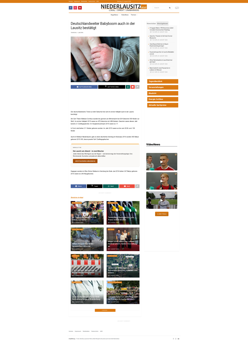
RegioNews (114, 15)
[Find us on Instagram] (75, 8)
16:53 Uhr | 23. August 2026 (159, 56)
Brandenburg (76, 203)
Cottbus (111, 229)
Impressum (77, 1)
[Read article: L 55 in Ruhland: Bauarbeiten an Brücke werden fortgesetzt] (87, 266)
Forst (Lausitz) (77, 308)
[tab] (151, 23)
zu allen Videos (161, 214)
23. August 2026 (78, 222)
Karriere (71, 1)
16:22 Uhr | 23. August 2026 (159, 64)
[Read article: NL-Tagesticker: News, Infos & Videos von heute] (87, 213)
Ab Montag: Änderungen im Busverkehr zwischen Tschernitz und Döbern (122, 270)
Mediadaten (84, 1)
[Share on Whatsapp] (128, 87)
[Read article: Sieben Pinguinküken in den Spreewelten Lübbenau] (87, 239)
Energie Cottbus (156, 99)
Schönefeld (112, 308)
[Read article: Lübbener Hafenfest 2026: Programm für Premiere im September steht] (123, 292)
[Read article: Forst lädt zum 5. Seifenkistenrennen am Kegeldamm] (87, 319)
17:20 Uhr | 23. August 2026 (159, 32)
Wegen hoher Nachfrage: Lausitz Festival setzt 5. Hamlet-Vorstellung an (122, 244)
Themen (133, 15)
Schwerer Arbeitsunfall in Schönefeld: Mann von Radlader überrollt (120, 323)
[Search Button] (170, 8)
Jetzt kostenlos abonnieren (85, 161)
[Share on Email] (132, 87)
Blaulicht (152, 93)
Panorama (75, 256)
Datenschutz (91, 1)
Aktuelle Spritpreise (157, 105)
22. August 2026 (78, 249)
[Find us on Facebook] (70, 8)
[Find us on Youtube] (80, 8)
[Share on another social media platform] (137, 87)
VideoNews (125, 15)
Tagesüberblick (155, 81)
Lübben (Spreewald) (114, 282)
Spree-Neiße (112, 256)
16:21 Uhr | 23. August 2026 (159, 72)
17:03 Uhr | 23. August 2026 (159, 48)
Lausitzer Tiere (77, 229)
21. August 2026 (114, 249)
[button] (161, 161)
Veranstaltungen (156, 87)
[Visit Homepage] (124, 7)
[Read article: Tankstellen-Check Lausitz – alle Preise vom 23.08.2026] (123, 213)
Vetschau (75, 335)
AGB (97, 1)
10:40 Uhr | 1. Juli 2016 (77, 32)
